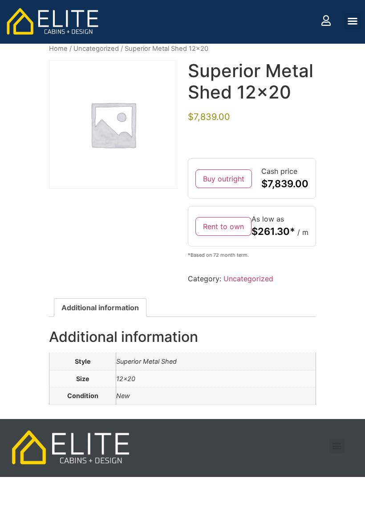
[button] (353, 21)
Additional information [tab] (100, 307)
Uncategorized (96, 49)
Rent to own (223, 226)
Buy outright (223, 178)
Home (58, 49)
